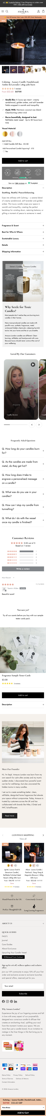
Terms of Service (7, 1078)
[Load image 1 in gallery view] (23, 42)
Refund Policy (30, 1075)
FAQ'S (4, 936)
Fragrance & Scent (10, 225)
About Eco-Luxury (9, 948)
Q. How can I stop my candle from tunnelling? (20, 507)
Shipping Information (11, 251)
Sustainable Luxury (10, 238)
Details (5, 245)
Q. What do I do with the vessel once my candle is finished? (19, 520)
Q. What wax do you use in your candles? (19, 494)
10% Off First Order (25, 4)
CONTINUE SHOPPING (23, 835)
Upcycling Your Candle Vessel (14, 952)
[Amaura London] (23, 11)
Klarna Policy (6, 1075)
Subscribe (23, 993)
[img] (8, 584)
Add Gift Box (6, 141)
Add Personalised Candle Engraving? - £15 (18, 148)
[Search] (8, 11)
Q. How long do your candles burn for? (20, 451)
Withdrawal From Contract (13, 957)
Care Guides (7, 944)
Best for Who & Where (12, 232)
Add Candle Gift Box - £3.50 (16, 144)
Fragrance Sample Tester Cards (16, 675)
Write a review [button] (23, 568)
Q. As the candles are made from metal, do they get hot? (20, 464)
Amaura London (13, 1089)
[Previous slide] (32, 425)
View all (23, 838)
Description (7, 187)
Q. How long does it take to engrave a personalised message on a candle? (19, 479)
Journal (5, 940)
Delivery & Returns (22, 1078)
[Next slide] (39, 425)
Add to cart (23, 160)
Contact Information (8, 1082)
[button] (8, 88)
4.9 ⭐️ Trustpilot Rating (11, 2)
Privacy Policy (17, 1075)
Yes (6, 151)
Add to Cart (23, 1112)
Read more (9, 815)
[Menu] (2, 11)
